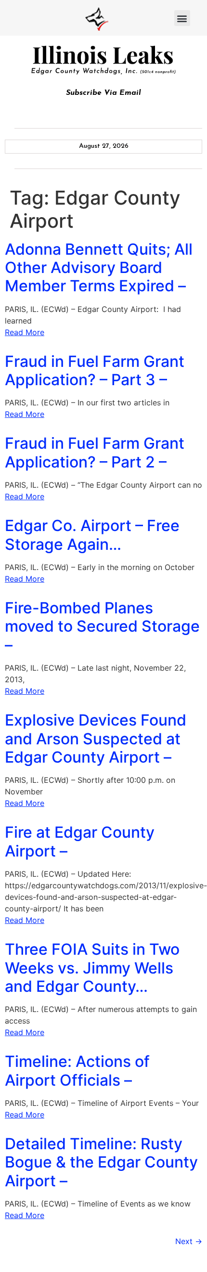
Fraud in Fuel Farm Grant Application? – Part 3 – (94, 370)
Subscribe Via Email (103, 93)
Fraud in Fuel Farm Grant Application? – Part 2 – (94, 452)
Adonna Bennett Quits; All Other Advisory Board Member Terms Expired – (99, 268)
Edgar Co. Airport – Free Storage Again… (92, 534)
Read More (24, 332)
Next (188, 1241)
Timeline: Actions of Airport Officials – (77, 1070)
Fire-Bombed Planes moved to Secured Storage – (102, 626)
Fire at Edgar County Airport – (80, 841)
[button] (182, 18)
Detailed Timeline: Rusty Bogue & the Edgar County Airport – (101, 1162)
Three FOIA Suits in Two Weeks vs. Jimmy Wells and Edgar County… (92, 968)
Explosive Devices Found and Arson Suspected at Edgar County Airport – (95, 738)
